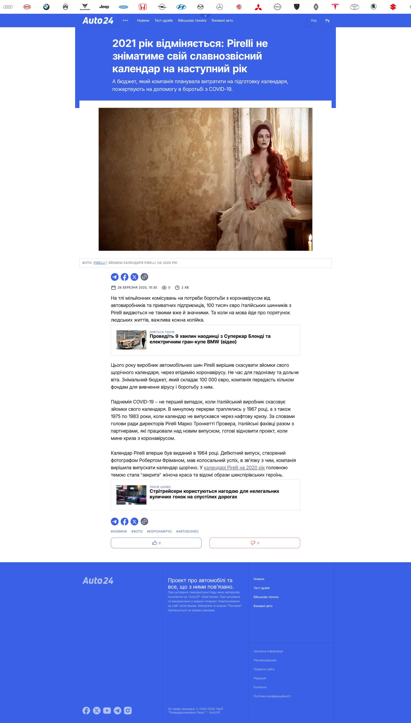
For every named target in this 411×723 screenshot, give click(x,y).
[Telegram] (117, 710)
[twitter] (134, 277)
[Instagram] (128, 710)
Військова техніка (192, 20)
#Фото (137, 531)
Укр (314, 20)
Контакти (260, 687)
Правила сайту (264, 669)
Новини (143, 20)
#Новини (119, 531)
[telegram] (115, 277)
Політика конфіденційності (272, 696)
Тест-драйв (164, 20)
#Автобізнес (187, 531)
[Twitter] (97, 710)
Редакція (260, 678)
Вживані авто (222, 20)
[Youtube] (107, 710)
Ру (328, 20)
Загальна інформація (268, 651)
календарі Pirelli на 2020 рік (234, 467)
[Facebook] (86, 710)
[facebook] (124, 277)
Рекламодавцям (265, 660)
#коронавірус (159, 531)
